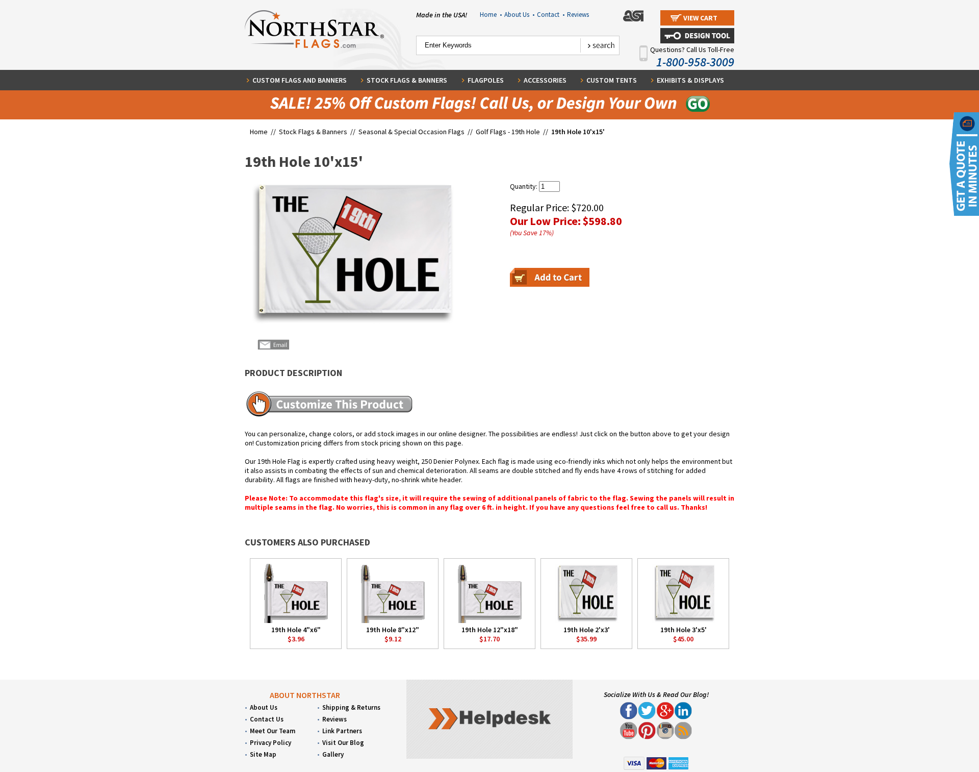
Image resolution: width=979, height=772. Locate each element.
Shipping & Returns (351, 707)
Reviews (578, 14)
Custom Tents (611, 80)
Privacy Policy (270, 742)
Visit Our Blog (343, 742)
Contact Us (267, 719)
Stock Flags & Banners (407, 80)
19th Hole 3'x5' (683, 629)
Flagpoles (486, 80)
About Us (519, 14)
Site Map (263, 754)
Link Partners (342, 731)
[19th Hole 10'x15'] (350, 253)
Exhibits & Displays (690, 80)
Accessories (545, 80)
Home (491, 14)
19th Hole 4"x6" (296, 629)
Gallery (333, 754)
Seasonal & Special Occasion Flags (412, 131)
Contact (550, 14)
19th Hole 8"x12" (392, 629)
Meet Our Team (272, 731)
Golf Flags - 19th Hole (508, 131)
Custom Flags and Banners (299, 80)
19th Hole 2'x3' (586, 629)
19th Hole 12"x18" (489, 629)
